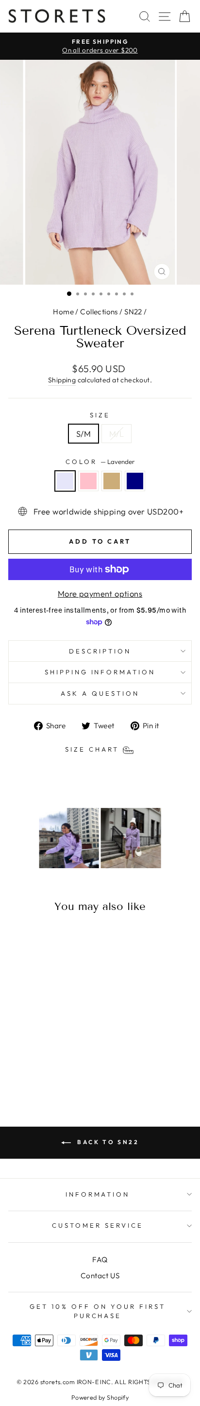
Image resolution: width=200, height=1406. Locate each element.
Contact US (100, 1275)
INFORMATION (98, 1194)
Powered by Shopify (100, 1397)
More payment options (100, 593)
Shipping (62, 380)
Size (100, 415)
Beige (111, 481)
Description (100, 651)
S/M (83, 434)
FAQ (99, 1259)
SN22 (133, 311)
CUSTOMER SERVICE (97, 1225)
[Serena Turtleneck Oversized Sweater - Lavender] (26, 1069)
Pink (88, 481)
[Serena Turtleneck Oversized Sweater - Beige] (48, 1069)
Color (100, 461)
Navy (135, 481)
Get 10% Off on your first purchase (97, 1311)
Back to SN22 (107, 1142)
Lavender (65, 481)
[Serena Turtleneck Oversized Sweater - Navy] (60, 1069)
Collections (99, 311)
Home (63, 311)
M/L (116, 434)
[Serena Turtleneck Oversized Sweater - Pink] (37, 1069)
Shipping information (100, 672)
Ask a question (100, 693)
